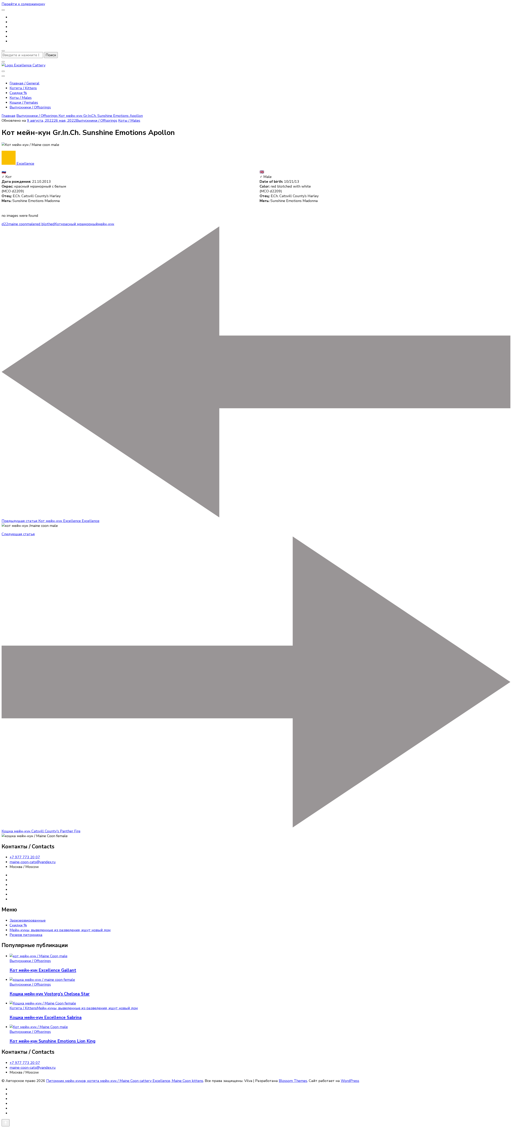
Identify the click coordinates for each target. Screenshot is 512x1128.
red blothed (45, 224)
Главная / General (24, 83)
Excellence (25, 163)
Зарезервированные (28, 920)
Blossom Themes (293, 1080)
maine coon (17, 224)
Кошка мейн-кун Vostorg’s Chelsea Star (50, 994)
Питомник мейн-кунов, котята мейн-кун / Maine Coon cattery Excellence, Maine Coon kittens (124, 1080)
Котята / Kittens (23, 88)
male (31, 224)
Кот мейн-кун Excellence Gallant (43, 970)
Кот (58, 224)
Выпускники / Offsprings (30, 107)
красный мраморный (79, 224)
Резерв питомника (26, 934)
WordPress (350, 1080)
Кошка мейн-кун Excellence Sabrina (46, 1017)
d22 (5, 224)
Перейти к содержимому (23, 4)
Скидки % (18, 92)
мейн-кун (106, 224)
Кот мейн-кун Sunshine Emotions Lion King (52, 1041)
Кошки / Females (24, 102)
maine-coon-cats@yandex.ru (33, 862)
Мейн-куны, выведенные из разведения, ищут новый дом (60, 930)
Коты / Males (21, 97)
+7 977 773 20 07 (25, 857)
